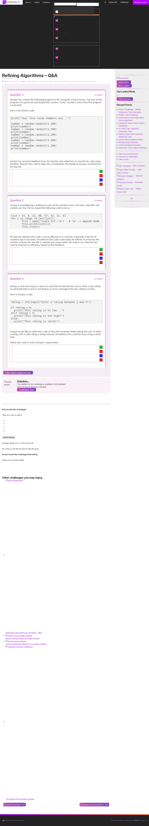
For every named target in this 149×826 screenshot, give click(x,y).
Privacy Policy (129, 820)
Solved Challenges (90, 81)
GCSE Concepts (58, 81)
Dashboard (124, 2)
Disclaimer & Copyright (117, 820)
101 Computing (142, 820)
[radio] (57, 420)
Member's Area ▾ (140, 2)
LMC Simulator (139, 166)
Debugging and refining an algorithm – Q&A (94, 804)
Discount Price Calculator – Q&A (14, 804)
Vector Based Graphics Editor (130, 139)
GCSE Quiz (67, 81)
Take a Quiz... (124, 159)
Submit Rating (8, 437)
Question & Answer (77, 81)
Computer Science (32, 81)
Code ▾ (36, 2)
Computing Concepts (45, 81)
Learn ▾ (28, 2)
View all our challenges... (128, 157)
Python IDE (113, 2)
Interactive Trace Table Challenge (132, 148)
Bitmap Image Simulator (128, 142)
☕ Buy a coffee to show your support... (14, 820)
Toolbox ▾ (46, 2)
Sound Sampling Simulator (129, 145)
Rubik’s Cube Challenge (128, 115)
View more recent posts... (128, 154)
